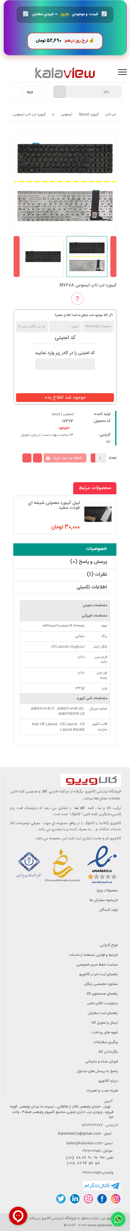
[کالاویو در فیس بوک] (102, 1198)
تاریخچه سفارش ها (103, 900)
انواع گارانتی (109, 945)
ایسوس (66, 114)
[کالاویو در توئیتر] (61, 1198)
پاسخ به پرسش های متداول (97, 1071)
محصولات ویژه (107, 890)
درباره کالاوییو (108, 1081)
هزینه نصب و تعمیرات (102, 1091)
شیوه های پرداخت (105, 1032)
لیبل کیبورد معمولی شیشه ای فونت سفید (54, 505)
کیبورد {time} (89, 114)
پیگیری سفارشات (106, 1042)
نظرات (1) (97, 575)
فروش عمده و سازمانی (101, 1061)
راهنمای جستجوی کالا (102, 994)
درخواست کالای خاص (102, 1003)
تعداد (112, 458)
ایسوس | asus (63, 414)
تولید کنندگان (108, 910)
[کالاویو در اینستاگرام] (115, 1198)
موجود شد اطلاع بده (65, 397)
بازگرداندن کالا (108, 1052)
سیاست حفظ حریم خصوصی (97, 965)
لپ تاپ (110, 114)
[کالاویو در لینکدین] (75, 1198)
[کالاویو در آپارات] (88, 1198)
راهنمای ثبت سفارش (103, 1013)
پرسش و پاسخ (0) (88, 562)
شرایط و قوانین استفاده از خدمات (93, 955)
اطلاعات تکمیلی (91, 587)
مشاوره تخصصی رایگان (101, 984)
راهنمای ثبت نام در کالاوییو (98, 974)
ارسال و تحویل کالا (104, 1023)
